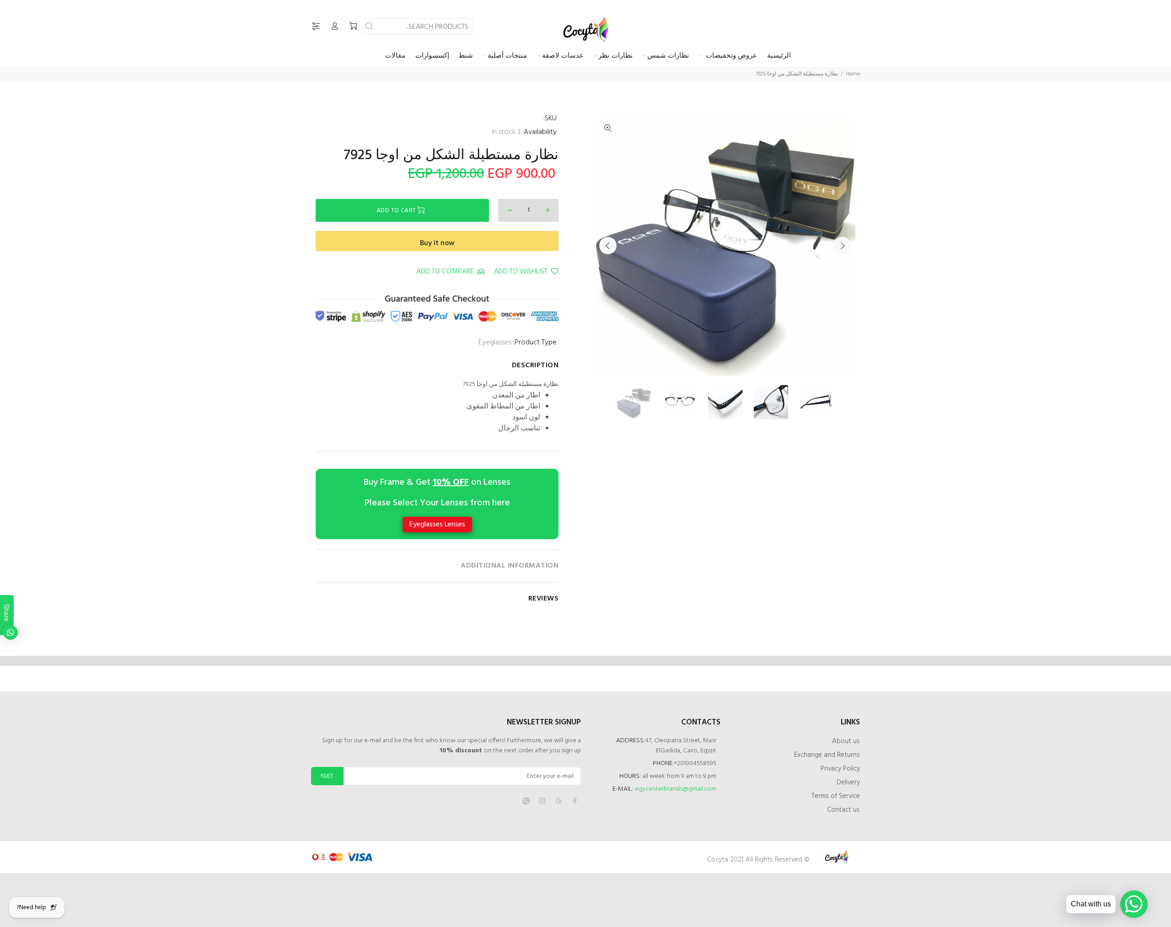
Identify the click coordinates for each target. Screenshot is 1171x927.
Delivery (848, 782)
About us (846, 741)
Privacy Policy (840, 768)
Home (853, 74)
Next (842, 245)
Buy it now (437, 243)
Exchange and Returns (827, 755)
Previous (608, 245)
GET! (327, 776)
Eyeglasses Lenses (437, 524)
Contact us (843, 809)
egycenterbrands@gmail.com (675, 789)
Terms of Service (835, 796)
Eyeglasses (494, 342)
